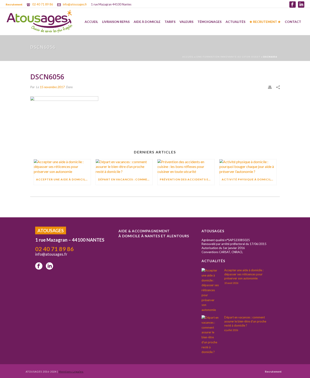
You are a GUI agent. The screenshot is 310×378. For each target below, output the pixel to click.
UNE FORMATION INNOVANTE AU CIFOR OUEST (228, 56)
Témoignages (209, 22)
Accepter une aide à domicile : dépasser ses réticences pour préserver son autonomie (63, 179)
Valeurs (186, 22)
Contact (293, 22)
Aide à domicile (147, 22)
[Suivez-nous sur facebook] (38, 266)
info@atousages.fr (75, 4)
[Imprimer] (270, 86)
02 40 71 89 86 (42, 4)
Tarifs (170, 22)
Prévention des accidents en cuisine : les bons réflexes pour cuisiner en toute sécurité (187, 179)
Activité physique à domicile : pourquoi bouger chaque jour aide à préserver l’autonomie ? (249, 179)
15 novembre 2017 (52, 87)
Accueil (91, 22)
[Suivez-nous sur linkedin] (49, 266)
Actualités (235, 22)
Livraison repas (116, 22)
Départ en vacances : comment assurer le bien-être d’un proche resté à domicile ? (125, 179)
